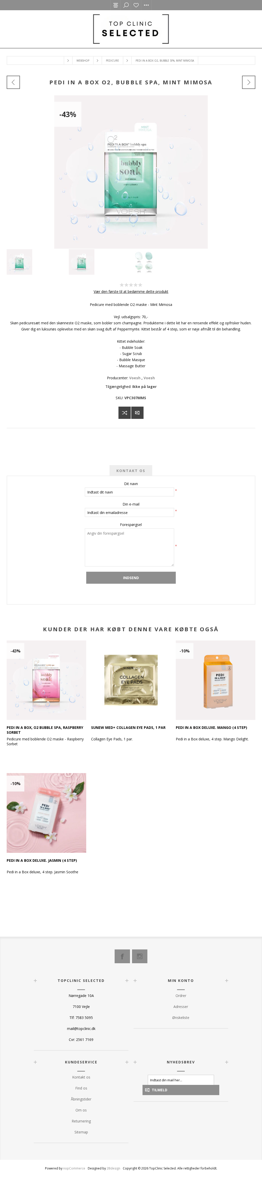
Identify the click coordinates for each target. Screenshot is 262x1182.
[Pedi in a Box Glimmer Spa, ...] (13, 82)
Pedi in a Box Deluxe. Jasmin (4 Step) (42, 860)
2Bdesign (113, 1168)
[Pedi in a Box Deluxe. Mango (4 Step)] (215, 680)
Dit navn (131, 483)
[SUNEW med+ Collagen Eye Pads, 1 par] (131, 680)
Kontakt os (81, 1077)
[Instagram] (139, 956)
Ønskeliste (136, 5)
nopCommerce (74, 1168)
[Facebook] (122, 956)
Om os (81, 1110)
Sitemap (81, 1132)
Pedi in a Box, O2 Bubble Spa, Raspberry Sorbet (45, 730)
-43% (67, 114)
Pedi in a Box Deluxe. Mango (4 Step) (211, 727)
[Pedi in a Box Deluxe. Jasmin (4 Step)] (46, 813)
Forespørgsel (131, 524)
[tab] (131, 470)
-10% (185, 651)
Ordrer (181, 995)
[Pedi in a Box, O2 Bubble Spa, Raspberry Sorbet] (46, 680)
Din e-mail (131, 504)
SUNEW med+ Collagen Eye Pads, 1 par (128, 727)
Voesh (134, 377)
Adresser (180, 1006)
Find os (81, 1088)
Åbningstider (81, 1099)
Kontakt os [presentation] (130, 470)
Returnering (81, 1121)
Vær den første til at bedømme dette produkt (131, 291)
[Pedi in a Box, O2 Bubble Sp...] (248, 82)
